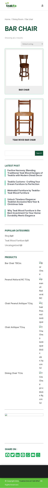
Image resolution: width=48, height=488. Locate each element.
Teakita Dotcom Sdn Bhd (29, 481)
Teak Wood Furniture (15, 240)
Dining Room (17, 19)
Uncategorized (12, 245)
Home (7, 19)
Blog (7, 236)
